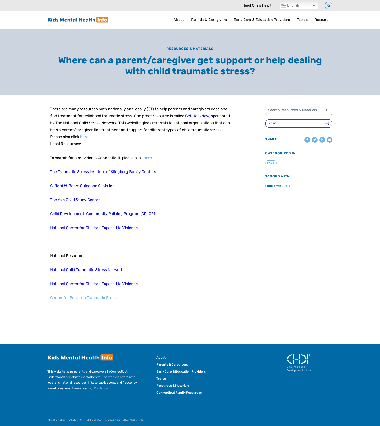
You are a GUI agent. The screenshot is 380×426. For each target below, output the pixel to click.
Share (271, 139)
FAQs (271, 163)
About (179, 20)
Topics (302, 20)
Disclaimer (101, 388)
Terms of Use (93, 420)
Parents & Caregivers (209, 20)
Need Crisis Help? (257, 5)
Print (272, 123)
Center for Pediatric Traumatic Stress (84, 298)
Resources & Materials (190, 49)
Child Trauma (277, 186)
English (292, 5)
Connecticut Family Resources (179, 393)
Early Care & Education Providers (262, 20)
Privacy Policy (57, 420)
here (84, 137)
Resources (323, 20)
